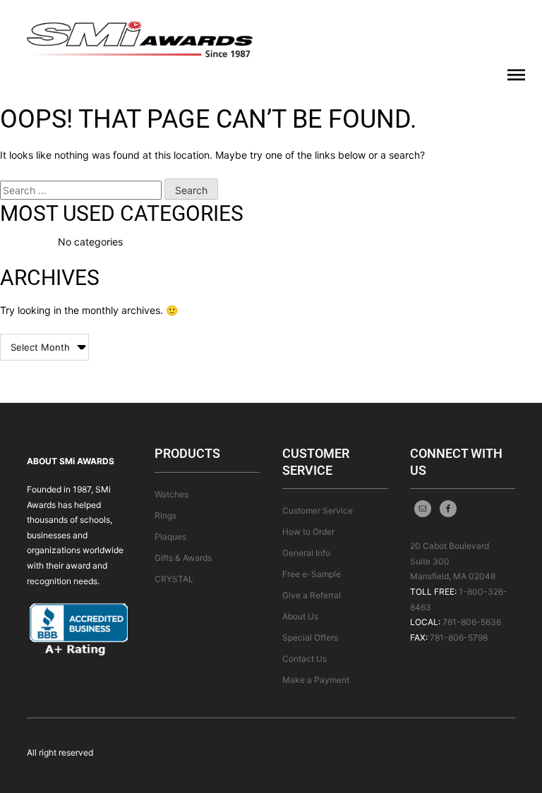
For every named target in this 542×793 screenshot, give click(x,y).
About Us (300, 616)
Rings (165, 515)
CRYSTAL (174, 579)
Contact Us (304, 658)
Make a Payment (315, 679)
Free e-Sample (311, 574)
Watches (171, 494)
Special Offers (310, 637)
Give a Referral (311, 595)
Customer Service (317, 510)
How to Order (308, 531)
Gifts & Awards (183, 557)
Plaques (170, 536)
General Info (306, 552)
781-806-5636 (471, 622)
